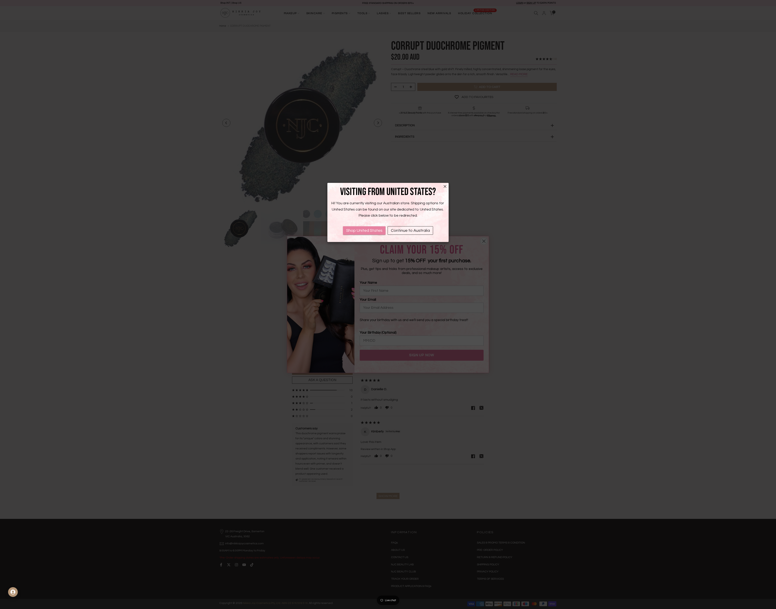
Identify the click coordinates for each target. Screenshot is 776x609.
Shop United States (364, 231)
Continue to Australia (410, 231)
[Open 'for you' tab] (13, 592)
